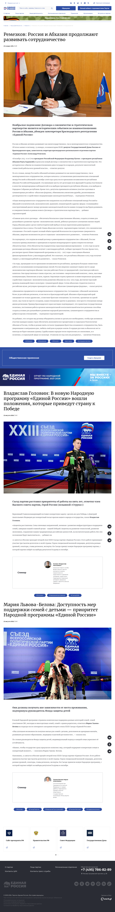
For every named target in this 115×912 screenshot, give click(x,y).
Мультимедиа (88, 13)
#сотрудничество (84, 341)
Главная (6, 25)
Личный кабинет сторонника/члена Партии (94, 8)
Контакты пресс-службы (40, 871)
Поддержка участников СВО (57, 18)
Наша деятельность (36, 13)
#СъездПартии (34, 809)
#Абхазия (28, 341)
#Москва (19, 809)
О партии (7, 13)
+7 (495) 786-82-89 (96, 870)
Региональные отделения (56, 13)
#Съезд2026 (75, 595)
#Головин (39, 595)
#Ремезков (42, 341)
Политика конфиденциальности (14, 902)
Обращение (66, 8)
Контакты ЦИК (11, 871)
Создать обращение (94, 358)
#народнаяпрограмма (57, 595)
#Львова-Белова (75, 809)
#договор (68, 341)
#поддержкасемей (93, 809)
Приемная (74, 13)
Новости (27, 25)
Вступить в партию (104, 13)
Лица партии (19, 13)
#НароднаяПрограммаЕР (54, 809)
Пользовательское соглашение (14, 900)
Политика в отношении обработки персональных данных (23, 904)
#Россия (55, 341)
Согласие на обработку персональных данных (19, 905)
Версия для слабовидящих (103, 3)
